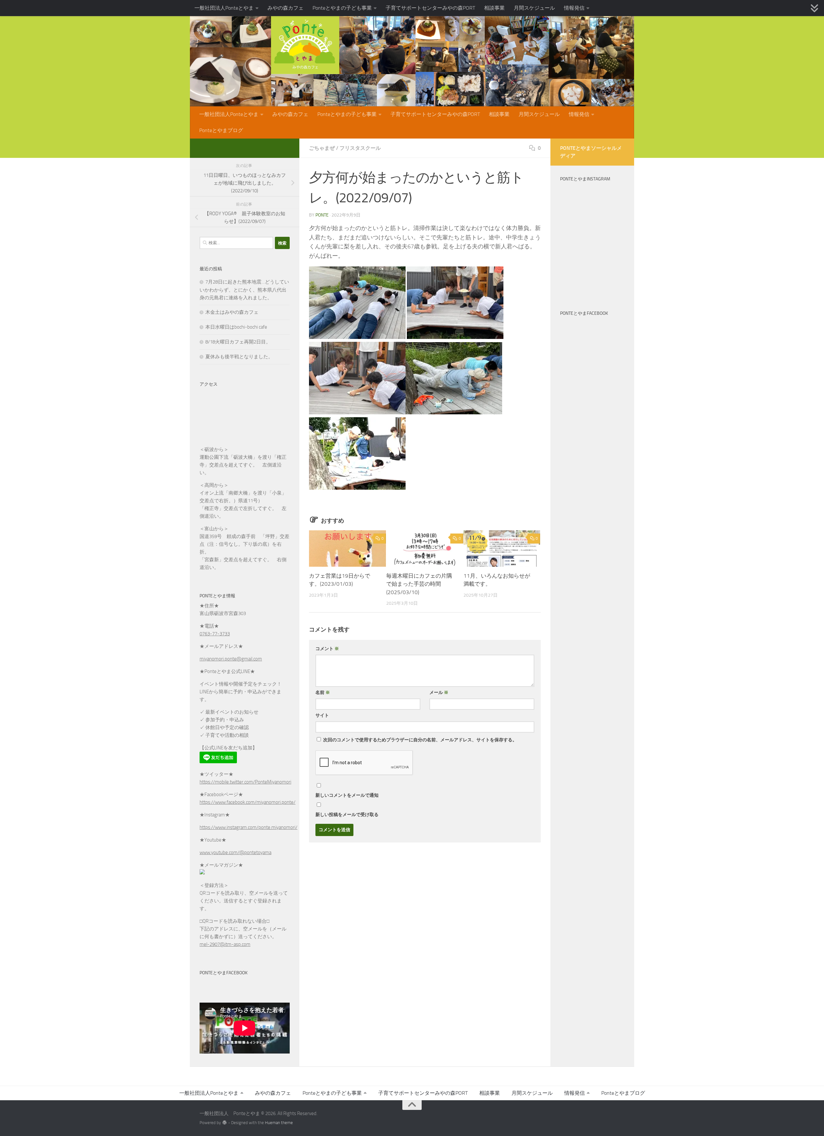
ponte (322, 215)
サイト (322, 715)
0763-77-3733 (215, 634)
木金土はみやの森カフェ (231, 312)
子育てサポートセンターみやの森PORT (430, 8)
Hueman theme (279, 1122)
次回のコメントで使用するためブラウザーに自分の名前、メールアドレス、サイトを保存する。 (420, 740)
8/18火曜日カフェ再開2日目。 (238, 342)
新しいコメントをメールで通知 (347, 795)
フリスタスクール (360, 148)
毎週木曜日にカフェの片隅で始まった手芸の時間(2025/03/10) (419, 584)
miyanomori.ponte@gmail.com (231, 659)
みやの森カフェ (285, 8)
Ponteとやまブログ (221, 130)
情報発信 (574, 8)
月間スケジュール (534, 8)
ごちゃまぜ (322, 148)
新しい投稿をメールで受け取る (347, 814)
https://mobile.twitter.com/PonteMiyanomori (245, 782)
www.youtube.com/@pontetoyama (235, 852)
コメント (327, 648)
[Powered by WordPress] (224, 1123)
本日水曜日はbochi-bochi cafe (236, 327)
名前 (322, 692)
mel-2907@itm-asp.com (225, 944)
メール (438, 692)
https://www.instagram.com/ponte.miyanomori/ (248, 827)
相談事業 (494, 8)
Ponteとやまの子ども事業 (342, 8)
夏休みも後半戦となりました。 (239, 357)
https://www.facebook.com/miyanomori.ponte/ (247, 802)
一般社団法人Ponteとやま (224, 8)
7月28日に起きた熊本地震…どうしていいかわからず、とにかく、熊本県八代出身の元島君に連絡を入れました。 (244, 290)
